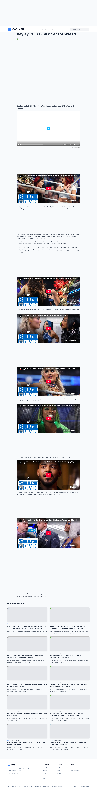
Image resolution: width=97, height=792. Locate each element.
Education (63, 29)
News (29, 29)
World (35, 29)
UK (39, 29)
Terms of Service (75, 770)
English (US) (76, 786)
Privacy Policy (74, 767)
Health (57, 29)
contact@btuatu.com (13, 773)
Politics (50, 29)
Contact (59, 770)
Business (44, 29)
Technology (45, 767)
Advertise (59, 776)
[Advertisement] (48, 13)
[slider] (41, 144)
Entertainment (46, 776)
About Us (59, 767)
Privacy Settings (85, 786)
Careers (59, 773)
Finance (45, 778)
